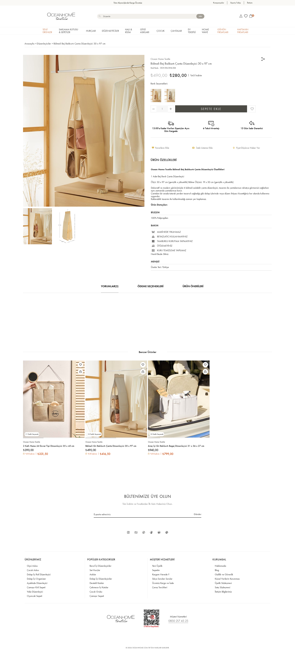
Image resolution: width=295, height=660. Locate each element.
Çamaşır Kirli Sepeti (36, 587)
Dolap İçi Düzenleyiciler (101, 578)
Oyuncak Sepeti (34, 596)
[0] (250, 16)
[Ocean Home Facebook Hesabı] (151, 533)
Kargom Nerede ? (160, 574)
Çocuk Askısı (33, 570)
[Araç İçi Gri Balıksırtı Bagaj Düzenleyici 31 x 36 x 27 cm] (179, 399)
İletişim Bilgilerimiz (223, 591)
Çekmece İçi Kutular (99, 587)
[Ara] (200, 16)
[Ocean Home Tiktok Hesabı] (143, 533)
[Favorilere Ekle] (252, 109)
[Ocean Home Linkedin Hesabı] (159, 533)
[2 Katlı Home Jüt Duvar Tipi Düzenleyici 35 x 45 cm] (54, 399)
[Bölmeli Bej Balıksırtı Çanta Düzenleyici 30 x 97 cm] (157, 95)
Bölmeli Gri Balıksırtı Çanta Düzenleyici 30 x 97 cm (110, 446)
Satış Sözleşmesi (222, 587)
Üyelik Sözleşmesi (223, 583)
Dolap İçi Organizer (36, 578)
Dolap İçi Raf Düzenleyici (39, 574)
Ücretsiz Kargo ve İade (163, 583)
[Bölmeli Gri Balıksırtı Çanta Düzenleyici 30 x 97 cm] (170, 95)
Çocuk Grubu (96, 591)
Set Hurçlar (95, 570)
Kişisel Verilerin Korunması (227, 578)
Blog (217, 570)
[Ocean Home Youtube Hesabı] (136, 533)
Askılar (93, 574)
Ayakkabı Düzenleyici (37, 583)
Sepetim (156, 570)
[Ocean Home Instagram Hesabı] (128, 533)
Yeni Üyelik (157, 565)
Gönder (197, 514)
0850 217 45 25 (178, 621)
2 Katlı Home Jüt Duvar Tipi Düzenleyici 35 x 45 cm (48, 446)
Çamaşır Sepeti (97, 596)
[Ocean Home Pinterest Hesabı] (166, 533)
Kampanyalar (218, 3)
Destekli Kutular (97, 583)
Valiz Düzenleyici (35, 591)
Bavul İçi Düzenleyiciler (100, 565)
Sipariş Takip (235, 3)
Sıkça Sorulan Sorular (162, 578)
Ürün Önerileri (193, 286)
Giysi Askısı (32, 565)
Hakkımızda (220, 565)
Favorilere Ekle (80, 364)
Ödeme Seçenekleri (150, 286)
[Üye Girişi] (241, 16)
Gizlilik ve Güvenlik (224, 574)
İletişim (249, 3)
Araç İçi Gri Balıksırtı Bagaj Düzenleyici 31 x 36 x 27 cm (176, 446)
